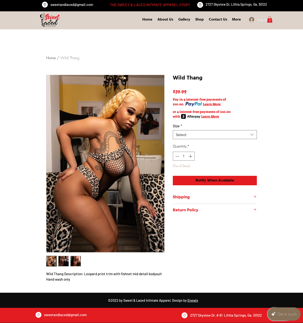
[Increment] (191, 156)
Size (177, 126)
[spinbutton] (184, 156)
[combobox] (215, 134)
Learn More (212, 104)
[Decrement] (177, 156)
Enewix (192, 300)
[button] (269, 19)
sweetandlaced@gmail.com (71, 4)
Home (51, 57)
